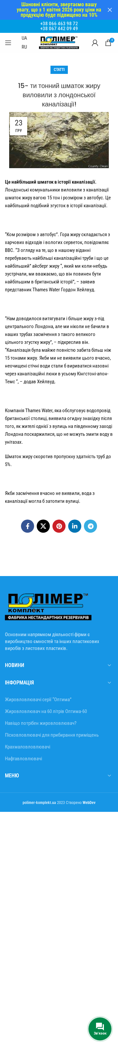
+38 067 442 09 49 (59, 29)
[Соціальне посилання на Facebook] (27, 526)
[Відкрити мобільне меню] (8, 42)
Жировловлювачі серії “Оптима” (38, 699)
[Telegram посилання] (90, 526)
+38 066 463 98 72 (59, 24)
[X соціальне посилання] (43, 526)
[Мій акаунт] (95, 42)
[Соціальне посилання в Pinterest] (59, 526)
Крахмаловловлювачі (27, 747)
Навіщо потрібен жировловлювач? (40, 723)
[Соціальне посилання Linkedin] (74, 526)
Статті (59, 69)
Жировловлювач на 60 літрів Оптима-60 (46, 711)
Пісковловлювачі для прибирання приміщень (52, 735)
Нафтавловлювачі (23, 759)
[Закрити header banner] (110, 10)
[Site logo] (59, 42)
